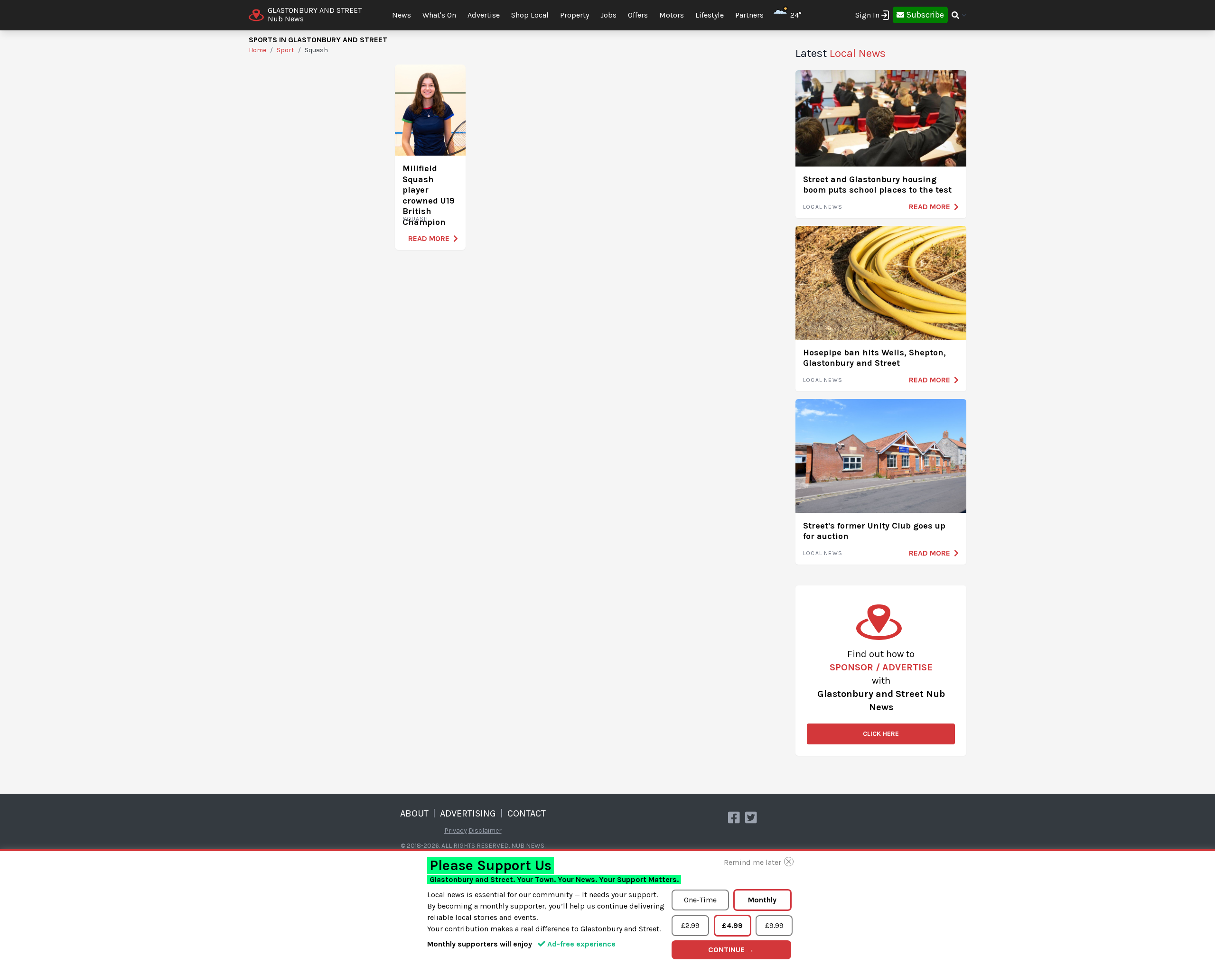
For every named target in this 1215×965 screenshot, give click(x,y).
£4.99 (732, 925)
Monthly (762, 899)
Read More (428, 238)
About (414, 813)
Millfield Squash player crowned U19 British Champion (428, 195)
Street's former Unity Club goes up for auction (874, 531)
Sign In (867, 14)
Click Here (881, 734)
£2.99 (690, 925)
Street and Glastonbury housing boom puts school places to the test (877, 184)
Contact (526, 813)
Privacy (455, 830)
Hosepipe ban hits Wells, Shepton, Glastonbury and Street (874, 358)
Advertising (468, 813)
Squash (415, 218)
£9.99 (774, 925)
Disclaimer (485, 830)
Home (257, 50)
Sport (285, 50)
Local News (822, 207)
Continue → (731, 949)
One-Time (700, 899)
